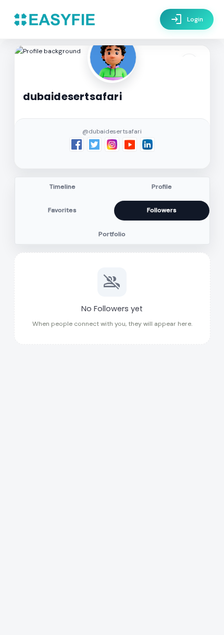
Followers (162, 210)
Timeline (62, 186)
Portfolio (112, 234)
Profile (162, 186)
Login (186, 19)
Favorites (62, 210)
